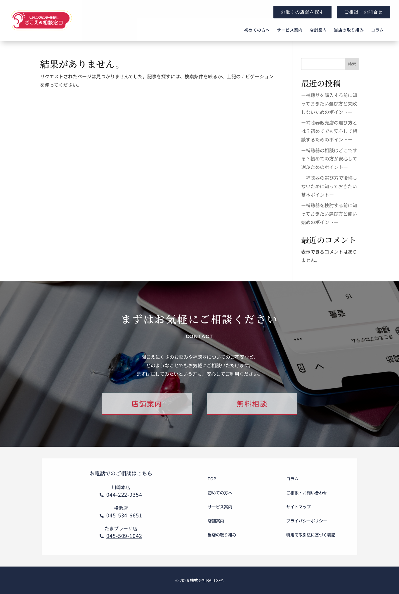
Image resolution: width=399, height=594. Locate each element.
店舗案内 (146, 403)
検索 (352, 64)
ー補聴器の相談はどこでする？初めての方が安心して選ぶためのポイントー (329, 159)
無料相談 (252, 403)
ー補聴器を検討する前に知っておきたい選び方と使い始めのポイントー (329, 214)
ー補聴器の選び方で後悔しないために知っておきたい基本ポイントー (329, 186)
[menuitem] (257, 29)
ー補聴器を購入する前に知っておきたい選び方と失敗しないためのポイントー (329, 103)
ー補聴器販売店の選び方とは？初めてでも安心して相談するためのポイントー (329, 131)
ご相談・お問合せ (363, 11)
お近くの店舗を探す (302, 11)
